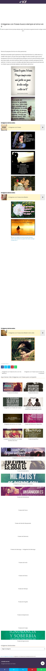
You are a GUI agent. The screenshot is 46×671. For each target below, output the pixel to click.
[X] (9, 367)
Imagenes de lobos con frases (8, 663)
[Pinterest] (12, 367)
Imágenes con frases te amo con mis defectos (11, 372)
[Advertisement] (23, 13)
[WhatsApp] (15, 367)
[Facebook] (2, 367)
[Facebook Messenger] (5, 367)
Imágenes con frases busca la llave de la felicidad (34, 372)
